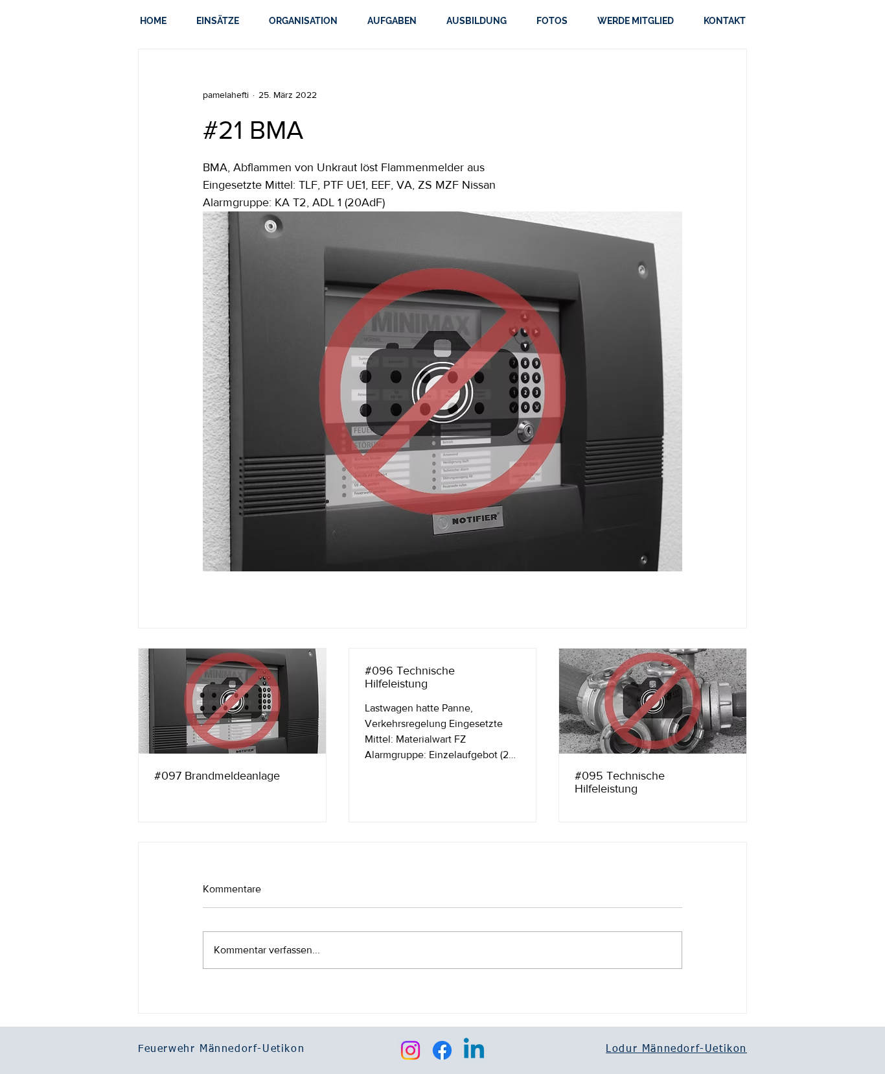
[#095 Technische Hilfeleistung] (652, 701)
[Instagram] (410, 1050)
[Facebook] (442, 1050)
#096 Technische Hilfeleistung (410, 677)
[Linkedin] (474, 1050)
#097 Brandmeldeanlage (217, 775)
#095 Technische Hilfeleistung (620, 782)
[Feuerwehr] (232, 701)
